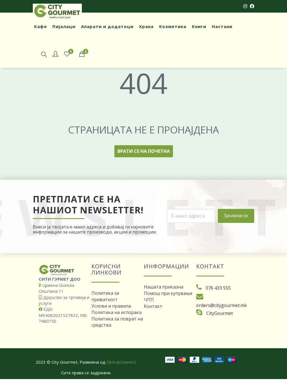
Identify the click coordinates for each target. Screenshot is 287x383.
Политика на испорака (116, 312)
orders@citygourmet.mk (221, 305)
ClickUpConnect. (122, 362)
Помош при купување (168, 293)
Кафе (40, 26)
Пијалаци (63, 26)
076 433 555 (218, 288)
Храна (146, 26)
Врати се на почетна (143, 151)
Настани (222, 26)
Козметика (172, 26)
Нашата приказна (163, 287)
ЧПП (149, 300)
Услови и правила (111, 306)
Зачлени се (236, 216)
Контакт (153, 306)
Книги (199, 26)
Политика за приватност (105, 296)
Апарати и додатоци (107, 26)
